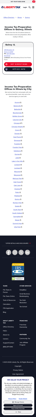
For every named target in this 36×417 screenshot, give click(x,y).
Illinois (20, 17)
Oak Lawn (18, 185)
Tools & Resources (9, 300)
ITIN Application (8, 308)
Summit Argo (18, 223)
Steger (18, 220)
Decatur (18, 133)
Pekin (18, 192)
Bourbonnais (18, 113)
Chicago (18, 123)
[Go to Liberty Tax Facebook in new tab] (8, 252)
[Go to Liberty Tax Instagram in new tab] (14, 252)
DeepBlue (23, 290)
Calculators (6, 304)
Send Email (7, 56)
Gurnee (18, 154)
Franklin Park (18, 147)
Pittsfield (18, 196)
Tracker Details (23, 399)
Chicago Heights (18, 126)
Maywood (18, 175)
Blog (4, 312)
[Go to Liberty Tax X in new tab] (21, 252)
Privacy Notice (18, 370)
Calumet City (18, 120)
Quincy (27, 17)
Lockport (18, 165)
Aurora (18, 102)
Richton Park (18, 203)
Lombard (18, 168)
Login (25, 7)
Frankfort (18, 144)
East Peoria (18, 137)
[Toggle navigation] (33, 7)
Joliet (18, 158)
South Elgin (18, 209)
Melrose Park (18, 178)
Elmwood (18, 140)
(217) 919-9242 (11, 54)
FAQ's (5, 331)
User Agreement (18, 374)
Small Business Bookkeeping (25, 295)
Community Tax (25, 338)
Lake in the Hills (18, 161)
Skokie (18, 206)
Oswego (18, 189)
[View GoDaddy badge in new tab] (18, 278)
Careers (5, 339)
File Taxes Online (9, 296)
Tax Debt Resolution (23, 301)
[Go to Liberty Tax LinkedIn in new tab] (27, 252)
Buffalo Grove (18, 116)
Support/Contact (8, 343)
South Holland (18, 213)
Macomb (18, 171)
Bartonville (18, 106)
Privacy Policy (12, 399)
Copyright (18, 366)
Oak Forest (18, 182)
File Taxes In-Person (7, 291)
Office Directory (8, 17)
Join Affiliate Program (24, 343)
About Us (6, 335)
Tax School (23, 306)
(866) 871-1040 (8, 347)
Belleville (18, 109)
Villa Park (18, 227)
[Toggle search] (30, 7)
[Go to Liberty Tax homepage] (11, 7)
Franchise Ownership (23, 326)
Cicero (18, 130)
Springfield (18, 216)
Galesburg (18, 151)
